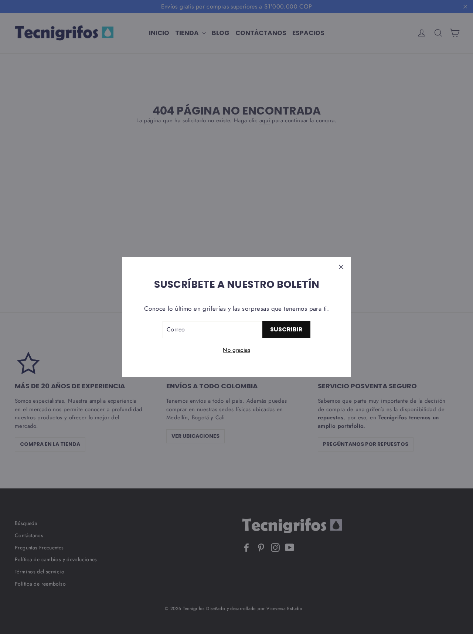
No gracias (236, 350)
